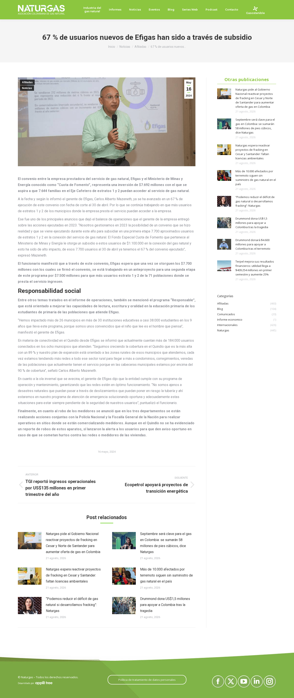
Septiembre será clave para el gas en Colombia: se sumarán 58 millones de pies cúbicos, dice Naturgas (166, 543)
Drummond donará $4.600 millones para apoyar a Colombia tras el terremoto (252, 244)
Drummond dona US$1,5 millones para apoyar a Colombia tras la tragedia (165, 605)
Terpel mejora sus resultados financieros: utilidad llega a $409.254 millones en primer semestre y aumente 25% (254, 268)
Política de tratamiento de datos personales (147, 680)
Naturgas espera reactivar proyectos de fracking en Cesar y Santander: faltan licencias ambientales (73, 575)
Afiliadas (27, 82)
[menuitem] (92, 10)
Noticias (27, 88)
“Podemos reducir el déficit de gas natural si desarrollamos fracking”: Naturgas (72, 605)
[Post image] (30, 540)
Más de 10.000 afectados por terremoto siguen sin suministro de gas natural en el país (166, 575)
